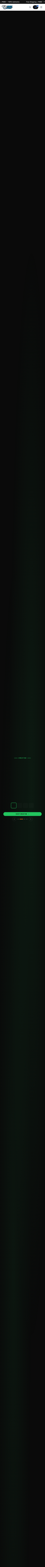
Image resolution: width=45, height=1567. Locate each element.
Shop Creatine (21, 814)
